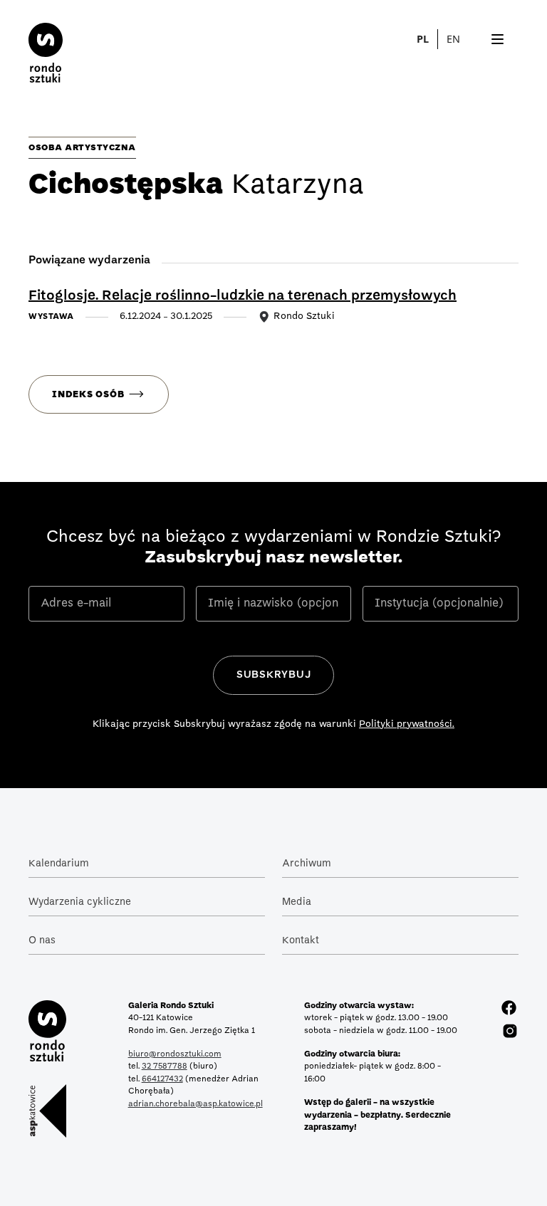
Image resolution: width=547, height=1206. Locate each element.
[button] (461, 39)
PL (423, 39)
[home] (31, 47)
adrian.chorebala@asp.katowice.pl (195, 1104)
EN (453, 39)
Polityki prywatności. (406, 724)
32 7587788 (164, 1066)
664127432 (162, 1079)
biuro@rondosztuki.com (175, 1054)
